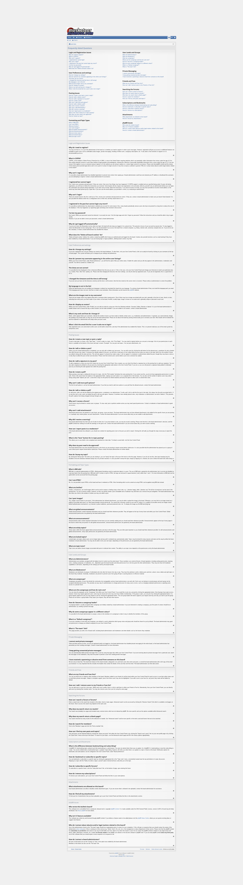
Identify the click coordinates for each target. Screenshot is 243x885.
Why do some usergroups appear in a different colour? (137, 63)
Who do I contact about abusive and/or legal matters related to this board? (143, 128)
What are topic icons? (75, 136)
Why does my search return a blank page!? (134, 95)
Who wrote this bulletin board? (131, 125)
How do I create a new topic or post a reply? (81, 95)
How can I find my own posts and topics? (134, 98)
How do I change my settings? (77, 75)
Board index (73, 44)
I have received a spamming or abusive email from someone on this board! (143, 76)
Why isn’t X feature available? (131, 126)
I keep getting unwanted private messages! (134, 75)
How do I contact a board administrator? (133, 130)
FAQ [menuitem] (169, 38)
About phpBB (81, 810)
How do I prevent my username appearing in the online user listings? (87, 76)
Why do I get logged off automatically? (79, 66)
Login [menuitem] (172, 38)
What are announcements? (76, 131)
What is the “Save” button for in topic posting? (81, 112)
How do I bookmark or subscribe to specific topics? (137, 106)
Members (88, 37)
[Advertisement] (121, 13)
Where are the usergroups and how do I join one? (136, 60)
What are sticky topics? (75, 133)
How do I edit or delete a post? (77, 97)
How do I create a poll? (75, 100)
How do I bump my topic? (76, 116)
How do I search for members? (131, 97)
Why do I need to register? (76, 54)
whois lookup (79, 829)
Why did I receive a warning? (77, 109)
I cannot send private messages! (132, 73)
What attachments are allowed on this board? (135, 117)
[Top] (173, 155)
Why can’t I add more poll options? (78, 102)
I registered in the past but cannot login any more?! (83, 63)
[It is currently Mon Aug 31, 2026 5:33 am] (173, 44)
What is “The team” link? (129, 66)
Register (76, 40)
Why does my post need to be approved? (80, 114)
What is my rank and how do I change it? (80, 87)
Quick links (74, 38)
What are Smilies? (74, 126)
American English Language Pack (117, 856)
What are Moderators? (129, 56)
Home (69, 37)
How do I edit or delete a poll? (77, 104)
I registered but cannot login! (76, 60)
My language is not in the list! (77, 82)
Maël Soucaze (130, 856)
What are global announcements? (78, 129)
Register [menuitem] (175, 38)
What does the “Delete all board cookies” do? (81, 68)
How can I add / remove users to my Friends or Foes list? (138, 85)
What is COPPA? (73, 56)
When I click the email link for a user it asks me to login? (84, 89)
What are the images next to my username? (81, 83)
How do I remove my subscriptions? (132, 110)
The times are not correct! (76, 78)
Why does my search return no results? (133, 93)
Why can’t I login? (74, 61)
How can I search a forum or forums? (133, 91)
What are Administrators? (129, 54)
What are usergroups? (129, 58)
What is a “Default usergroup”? (131, 65)
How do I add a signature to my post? (79, 99)
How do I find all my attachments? (132, 118)
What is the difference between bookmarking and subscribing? (140, 105)
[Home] (80, 31)
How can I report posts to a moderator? (79, 111)
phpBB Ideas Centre (143, 818)
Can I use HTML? (74, 124)
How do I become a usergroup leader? (133, 61)
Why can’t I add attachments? (77, 107)
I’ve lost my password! (75, 65)
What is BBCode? (74, 122)
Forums (80, 37)
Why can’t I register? (74, 58)
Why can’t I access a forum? (77, 105)
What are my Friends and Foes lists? (133, 83)
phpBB (131, 290)
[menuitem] (157, 849)
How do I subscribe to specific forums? (133, 108)
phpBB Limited (115, 809)
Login (70, 40)
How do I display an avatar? (76, 85)
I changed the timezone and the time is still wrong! (83, 80)
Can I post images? (74, 128)
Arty (123, 854)
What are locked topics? (75, 134)
